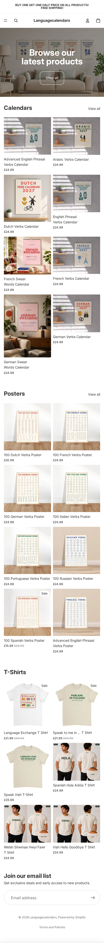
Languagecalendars (43, 917)
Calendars (18, 107)
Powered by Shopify (72, 917)
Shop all (52, 78)
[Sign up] (93, 898)
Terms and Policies (52, 927)
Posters (14, 393)
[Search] (16, 20)
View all (94, 108)
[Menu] (5, 20)
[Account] (87, 20)
